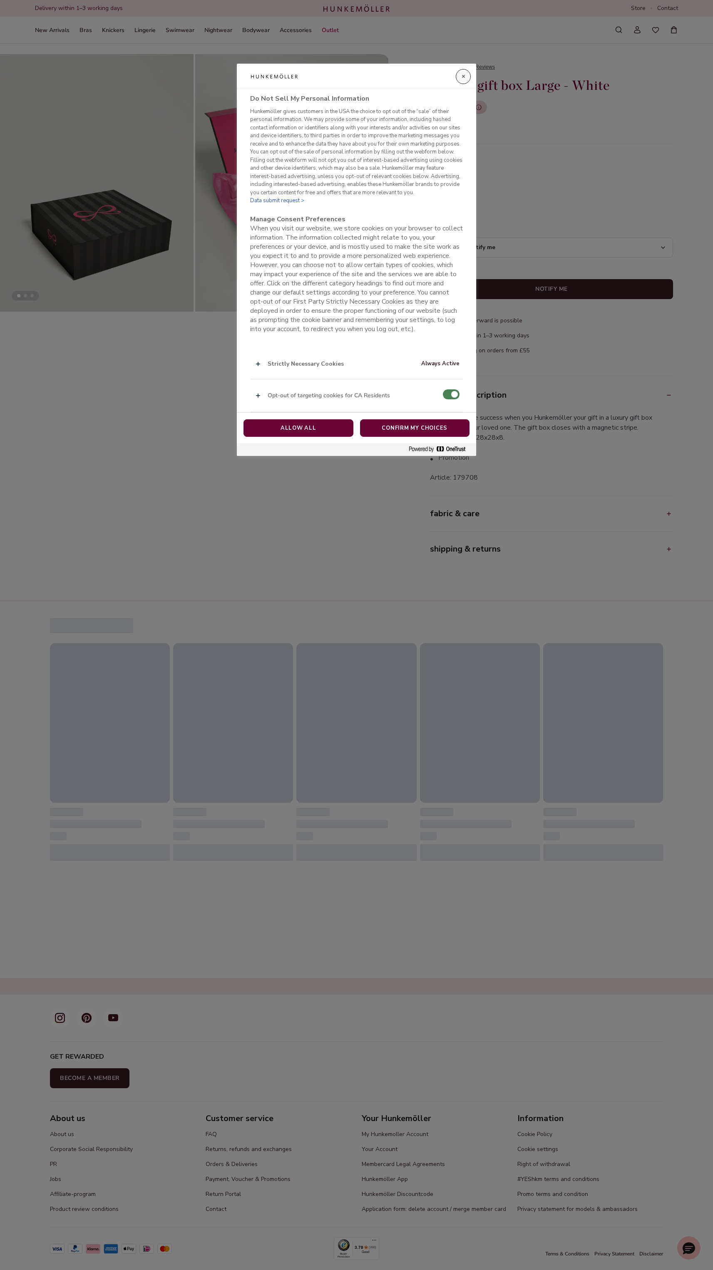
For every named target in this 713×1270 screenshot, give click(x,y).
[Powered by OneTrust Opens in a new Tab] (440, 449)
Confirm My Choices (414, 428)
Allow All (298, 428)
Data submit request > (277, 200)
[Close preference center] (463, 76)
